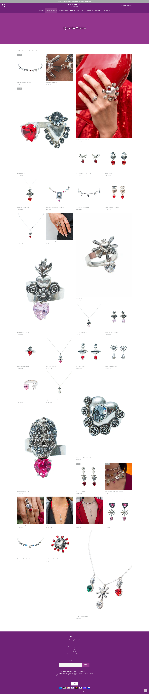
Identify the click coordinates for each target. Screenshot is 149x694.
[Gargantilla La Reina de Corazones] (59, 192)
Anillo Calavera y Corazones (83, 457)
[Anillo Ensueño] (45, 130)
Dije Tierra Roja (50, 525)
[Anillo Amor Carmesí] (59, 543)
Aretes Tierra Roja (80, 491)
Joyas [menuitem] (72, 10)
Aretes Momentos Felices (111, 525)
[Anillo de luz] (104, 255)
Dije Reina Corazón (81, 525)
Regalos (106, 10)
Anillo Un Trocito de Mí (23, 332)
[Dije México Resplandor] (104, 572)
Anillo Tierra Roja (21, 525)
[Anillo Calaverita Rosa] (45, 447)
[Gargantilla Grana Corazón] (30, 67)
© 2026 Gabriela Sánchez (70, 691)
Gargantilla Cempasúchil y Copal (114, 491)
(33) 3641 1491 (61, 673)
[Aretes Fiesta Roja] (89, 351)
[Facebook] (69, 640)
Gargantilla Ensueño (51, 82)
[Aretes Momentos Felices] (118, 510)
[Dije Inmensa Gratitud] (59, 385)
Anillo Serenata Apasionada (53, 241)
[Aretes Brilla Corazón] (118, 351)
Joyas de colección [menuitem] (63, 10)
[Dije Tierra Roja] (59, 510)
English (74, 683)
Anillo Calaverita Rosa (23, 491)
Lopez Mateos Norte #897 (66, 671)
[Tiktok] (78, 640)
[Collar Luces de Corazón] (89, 192)
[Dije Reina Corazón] (89, 510)
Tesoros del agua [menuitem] (50, 10)
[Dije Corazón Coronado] (30, 226)
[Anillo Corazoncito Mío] (30, 351)
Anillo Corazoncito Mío (23, 366)
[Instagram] (74, 640)
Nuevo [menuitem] (41, 10)
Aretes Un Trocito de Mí (111, 332)
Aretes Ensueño (109, 173)
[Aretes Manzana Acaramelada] (89, 158)
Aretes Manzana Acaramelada (83, 173)
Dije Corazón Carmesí (23, 207)
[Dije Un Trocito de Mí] (89, 317)
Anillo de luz (79, 298)
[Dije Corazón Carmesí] (30, 192)
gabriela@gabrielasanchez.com (64, 675)
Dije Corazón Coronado (23, 241)
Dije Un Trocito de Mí (81, 332)
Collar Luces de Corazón (82, 207)
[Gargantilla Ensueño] (59, 67)
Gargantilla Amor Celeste (23, 559)
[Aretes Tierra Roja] (89, 476)
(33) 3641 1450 (69, 673)
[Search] (121, 5)
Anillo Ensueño (21, 173)
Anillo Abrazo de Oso (22, 400)
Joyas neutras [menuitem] (80, 10)
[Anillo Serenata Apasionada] (59, 226)
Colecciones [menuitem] (97, 10)
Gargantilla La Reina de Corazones (55, 207)
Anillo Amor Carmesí (52, 559)
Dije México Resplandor (82, 616)
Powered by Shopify (80, 691)
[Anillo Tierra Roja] (30, 510)
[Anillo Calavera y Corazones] (104, 413)
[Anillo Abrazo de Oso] (30, 385)
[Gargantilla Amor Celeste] (30, 543)
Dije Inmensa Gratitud (52, 400)
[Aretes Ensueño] (118, 158)
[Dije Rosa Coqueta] (59, 351)
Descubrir (88, 10)
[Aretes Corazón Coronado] (118, 192)
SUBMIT (86, 664)
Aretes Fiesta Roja (80, 366)
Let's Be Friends (74, 661)
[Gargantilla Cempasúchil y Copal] (118, 476)
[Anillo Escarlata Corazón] (104, 96)
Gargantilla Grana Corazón (24, 82)
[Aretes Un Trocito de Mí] (118, 317)
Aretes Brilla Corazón (111, 366)
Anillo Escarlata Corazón (82, 139)
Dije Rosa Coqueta (51, 366)
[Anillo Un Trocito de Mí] (45, 288)
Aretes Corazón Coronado (112, 207)
